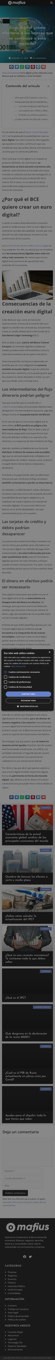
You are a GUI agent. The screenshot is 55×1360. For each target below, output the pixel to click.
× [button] (49, 652)
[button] (27, 706)
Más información (18, 666)
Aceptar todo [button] (28, 694)
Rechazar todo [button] (28, 700)
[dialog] (27, 680)
